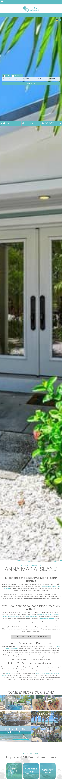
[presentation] (1, 123)
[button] (28, 557)
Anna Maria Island (31, 9)
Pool (7, 75)
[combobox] (31, 79)
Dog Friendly (18, 75)
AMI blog (8, 673)
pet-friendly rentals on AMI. (47, 618)
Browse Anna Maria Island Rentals (31, 637)
